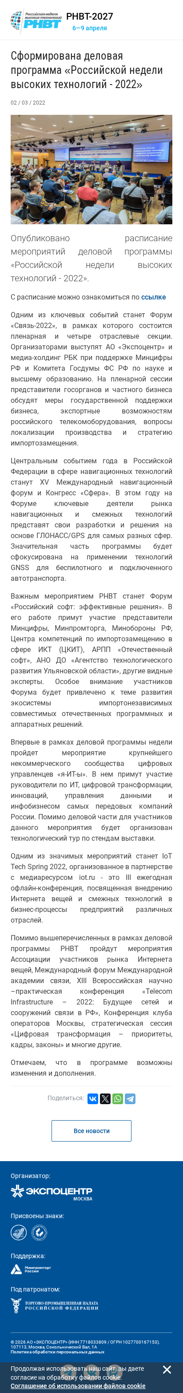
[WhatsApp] (117, 1098)
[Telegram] (130, 1098)
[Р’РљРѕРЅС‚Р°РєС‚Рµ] (93, 1098)
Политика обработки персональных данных (57, 1351)
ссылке (153, 297)
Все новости (92, 1130)
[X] (105, 1098)
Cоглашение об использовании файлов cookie (78, 1385)
